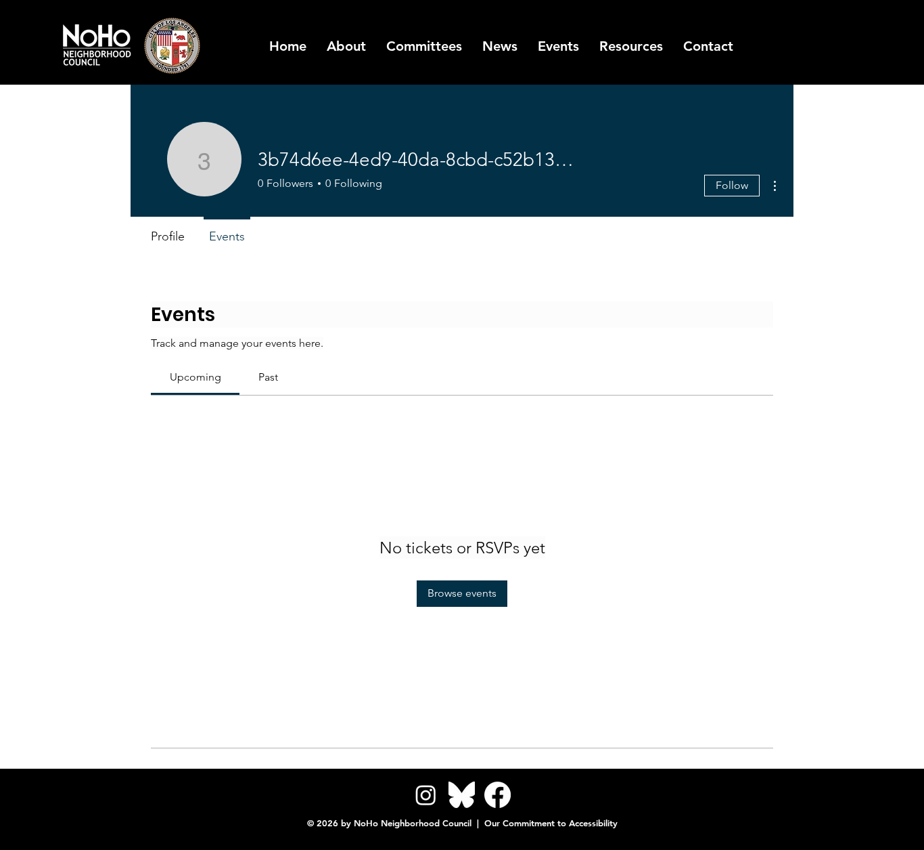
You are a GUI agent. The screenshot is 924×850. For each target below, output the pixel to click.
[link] (195, 376)
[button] (631, 46)
